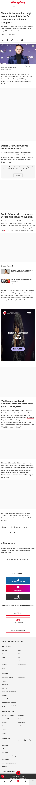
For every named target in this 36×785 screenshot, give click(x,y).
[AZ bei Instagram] (25, 740)
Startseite (3, 6)
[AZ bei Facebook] (19, 740)
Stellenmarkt (21, 677)
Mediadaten (21, 715)
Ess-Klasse (5, 695)
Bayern (3, 657)
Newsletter (5, 681)
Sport (19, 650)
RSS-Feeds (4, 688)
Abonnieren (5, 722)
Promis (7, 6)
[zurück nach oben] (18, 773)
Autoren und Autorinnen (8, 715)
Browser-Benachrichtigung (9, 691)
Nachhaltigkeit (22, 664)
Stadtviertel (5, 654)
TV (19, 654)
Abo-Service (5, 726)
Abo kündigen (5, 759)
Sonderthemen (22, 726)
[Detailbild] (33, 45)
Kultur (19, 657)
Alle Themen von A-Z (7, 677)
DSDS (5, 415)
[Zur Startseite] (18, 3)
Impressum (5, 745)
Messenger (5, 684)
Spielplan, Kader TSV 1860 (9, 706)
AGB (3, 749)
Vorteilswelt (5, 699)
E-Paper (4, 729)
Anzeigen (18, 175)
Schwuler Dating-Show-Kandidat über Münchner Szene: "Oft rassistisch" (22, 270)
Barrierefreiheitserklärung (9, 756)
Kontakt (4, 733)
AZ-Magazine (21, 722)
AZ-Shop (20, 719)
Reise (19, 661)
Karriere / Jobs (6, 719)
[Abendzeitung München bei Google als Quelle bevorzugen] (22, 40)
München (4, 650)
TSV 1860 (4, 664)
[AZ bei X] (30, 740)
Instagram (17, 527)
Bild (3, 230)
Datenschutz (5, 752)
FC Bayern (4, 661)
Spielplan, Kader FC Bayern (9, 702)
